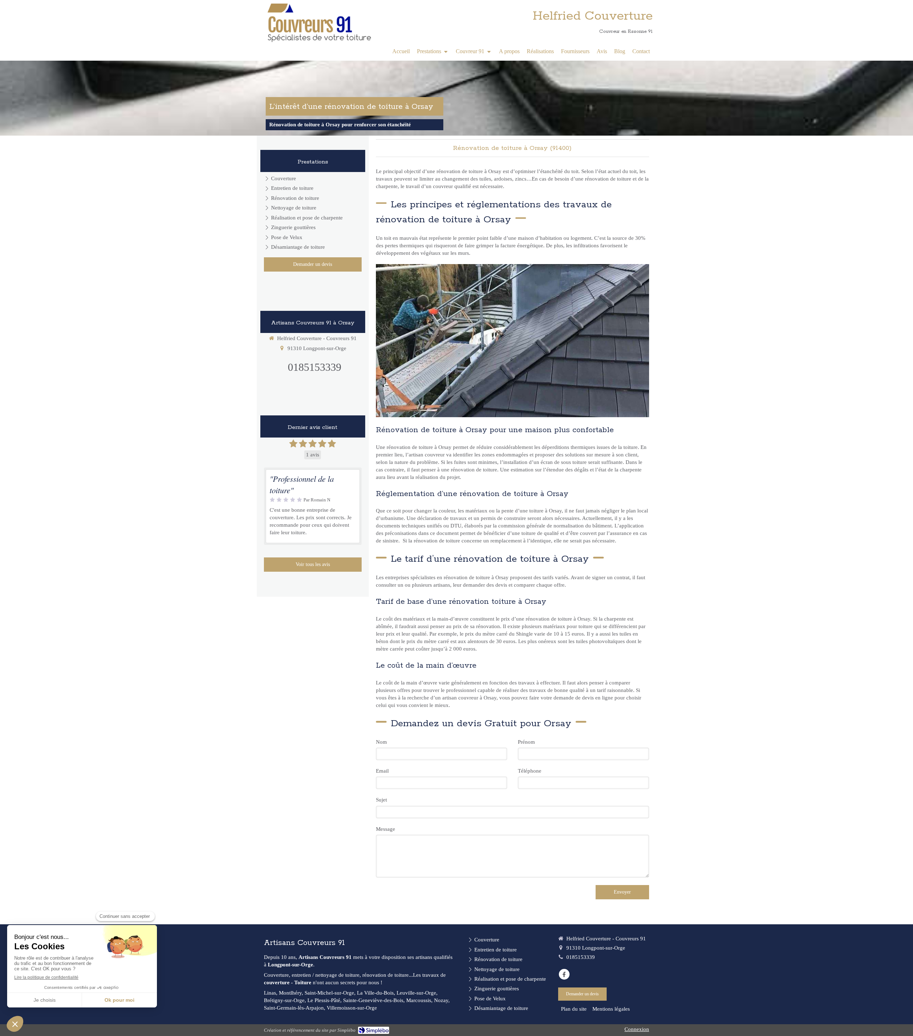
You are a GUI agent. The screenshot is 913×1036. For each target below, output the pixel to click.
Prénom (526, 742)
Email (382, 771)
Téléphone (529, 771)
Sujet (381, 800)
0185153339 (314, 367)
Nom (381, 742)
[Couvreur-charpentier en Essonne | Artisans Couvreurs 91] (319, 23)
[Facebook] (564, 974)
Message (385, 829)
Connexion (636, 1029)
